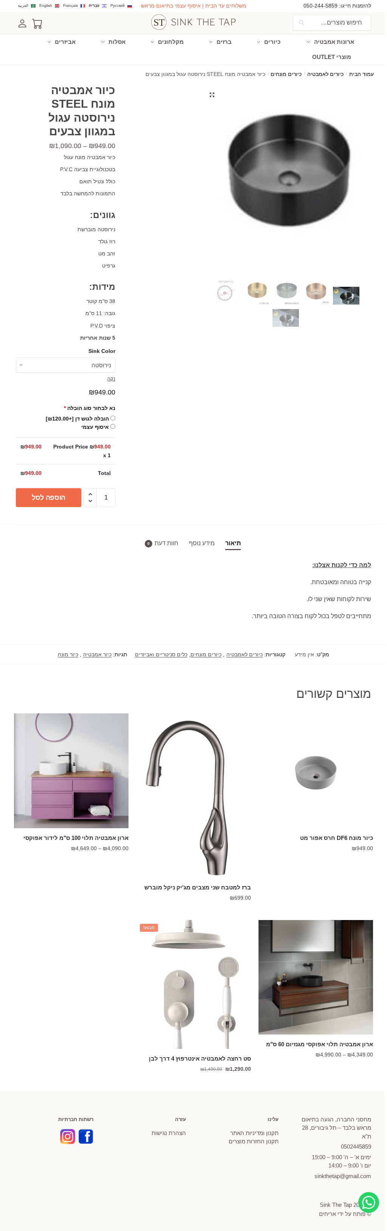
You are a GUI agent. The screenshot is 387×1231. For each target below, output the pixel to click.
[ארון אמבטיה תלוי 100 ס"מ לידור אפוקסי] (71, 770)
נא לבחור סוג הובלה (89, 408)
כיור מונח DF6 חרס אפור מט (336, 838)
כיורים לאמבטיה (325, 74)
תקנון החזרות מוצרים (254, 1141)
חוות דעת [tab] (166, 543)
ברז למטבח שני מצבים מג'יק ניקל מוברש (197, 887)
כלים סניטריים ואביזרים (161, 654)
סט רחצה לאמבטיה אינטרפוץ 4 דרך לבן (200, 1058)
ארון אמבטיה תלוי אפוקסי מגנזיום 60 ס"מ (319, 1044)
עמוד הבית (361, 74)
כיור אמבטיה (97, 654)
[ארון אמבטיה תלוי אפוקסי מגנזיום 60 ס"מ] (316, 977)
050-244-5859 (320, 6)
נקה (111, 379)
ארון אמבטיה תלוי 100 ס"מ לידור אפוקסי (75, 838)
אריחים (327, 1214)
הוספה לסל (48, 497)
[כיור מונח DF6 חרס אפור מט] (316, 770)
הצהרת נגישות (169, 1133)
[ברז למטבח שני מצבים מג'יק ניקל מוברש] (193, 795)
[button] (212, 95)
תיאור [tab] (233, 543)
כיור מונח (68, 654)
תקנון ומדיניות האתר (254, 1133)
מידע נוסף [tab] (202, 543)
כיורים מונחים (286, 74)
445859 (356, 1146)
